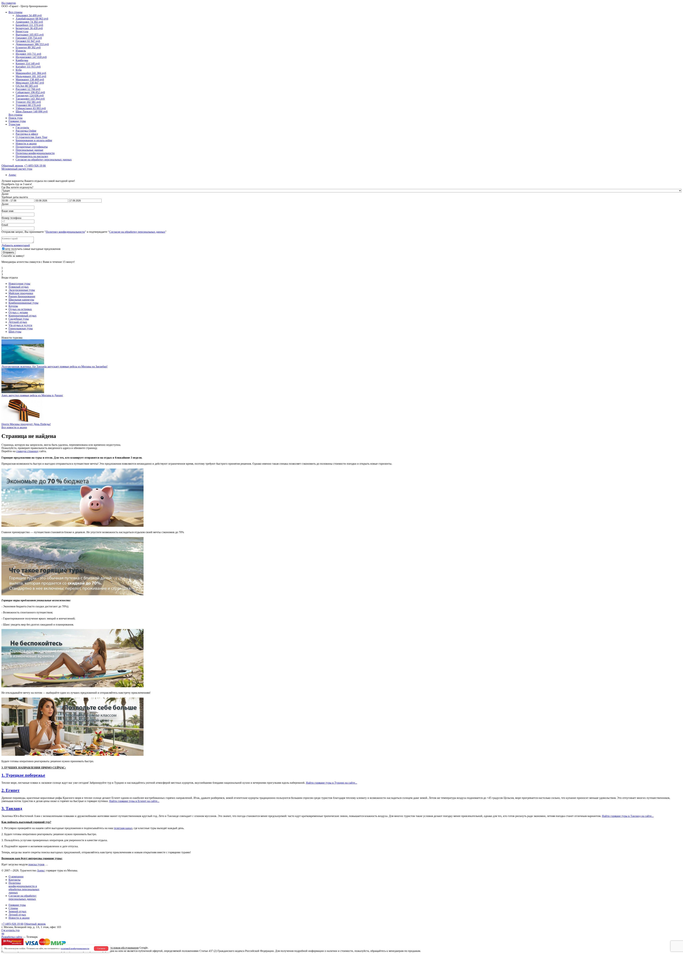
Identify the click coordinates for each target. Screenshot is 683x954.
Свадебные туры (19, 318)
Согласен (101, 948)
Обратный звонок (35, 923)
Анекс (41, 870)
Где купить (22, 127)
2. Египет (10, 790)
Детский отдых (18, 322)
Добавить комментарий (15, 245)
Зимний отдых (17, 911)
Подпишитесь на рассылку (32, 156)
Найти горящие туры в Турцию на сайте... (331, 782)
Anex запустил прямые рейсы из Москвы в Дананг (32, 395)
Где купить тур (10, 930)
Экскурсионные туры (22, 289)
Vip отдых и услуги (20, 325)
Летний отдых (17, 914)
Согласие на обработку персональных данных (44, 159)
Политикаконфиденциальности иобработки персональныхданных (24, 887)
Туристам (14, 124)
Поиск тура (15, 117)
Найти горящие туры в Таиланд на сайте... (628, 816)
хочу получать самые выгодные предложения (32, 248)
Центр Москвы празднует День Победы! (26, 424)
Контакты (14, 879)
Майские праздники (21, 293)
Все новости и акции (14, 427)
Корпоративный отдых (22, 315)
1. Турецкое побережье (23, 775)
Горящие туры (17, 121)
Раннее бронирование (22, 296)
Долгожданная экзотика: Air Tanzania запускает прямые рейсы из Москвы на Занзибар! (54, 366)
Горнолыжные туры (21, 328)
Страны (13, 908)
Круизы (13, 306)
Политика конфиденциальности (35, 153)
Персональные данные (29, 149)
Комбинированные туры (23, 302)
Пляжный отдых (19, 286)
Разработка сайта (11, 936)
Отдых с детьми (18, 312)
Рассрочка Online (26, 130)
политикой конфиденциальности (75, 948)
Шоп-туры (15, 331)
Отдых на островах (20, 309)
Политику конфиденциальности (65, 231)
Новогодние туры (19, 283)
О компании (16, 876)
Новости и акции (26, 143)
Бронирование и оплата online (34, 140)
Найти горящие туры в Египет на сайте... (134, 801)
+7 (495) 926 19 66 (35, 165)
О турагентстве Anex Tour (31, 137)
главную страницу (27, 451)
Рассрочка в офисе (27, 133)
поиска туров (36, 864)
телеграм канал (123, 828)
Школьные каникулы (21, 299)
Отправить (8, 252)
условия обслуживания (124, 947)
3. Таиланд (11, 808)
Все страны (15, 12)
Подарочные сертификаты (32, 146)
